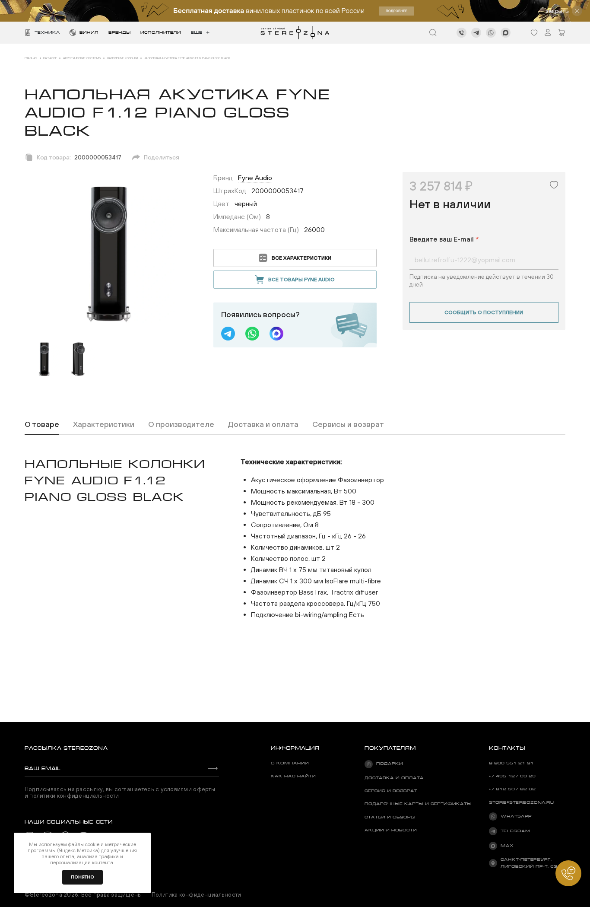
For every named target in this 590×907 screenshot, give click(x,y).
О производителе (181, 424)
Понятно (82, 877)
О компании (290, 763)
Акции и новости (391, 830)
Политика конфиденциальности (196, 895)
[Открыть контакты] (568, 873)
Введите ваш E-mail (444, 239)
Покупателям (390, 748)
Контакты (507, 748)
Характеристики (103, 424)
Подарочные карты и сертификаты (418, 804)
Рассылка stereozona (66, 748)
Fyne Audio (255, 177)
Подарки (389, 763)
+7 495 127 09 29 (512, 776)
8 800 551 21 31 (511, 763)
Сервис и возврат (391, 791)
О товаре (42, 424)
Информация (295, 748)
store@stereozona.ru (521, 802)
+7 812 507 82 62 (512, 789)
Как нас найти (293, 776)
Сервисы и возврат (348, 424)
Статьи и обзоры (390, 817)
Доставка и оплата (263, 424)
